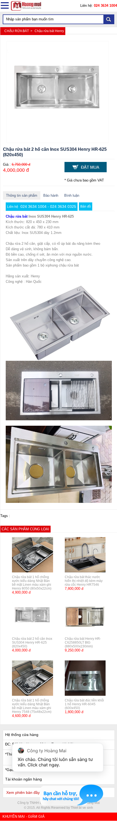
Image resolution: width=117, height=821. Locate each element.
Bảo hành (50, 195)
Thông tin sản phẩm (21, 195)
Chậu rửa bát (16, 216)
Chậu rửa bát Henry (49, 31)
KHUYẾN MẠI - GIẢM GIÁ (23, 816)
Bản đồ (85, 206)
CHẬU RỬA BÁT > (18, 31)
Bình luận (71, 195)
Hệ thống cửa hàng (21, 734)
